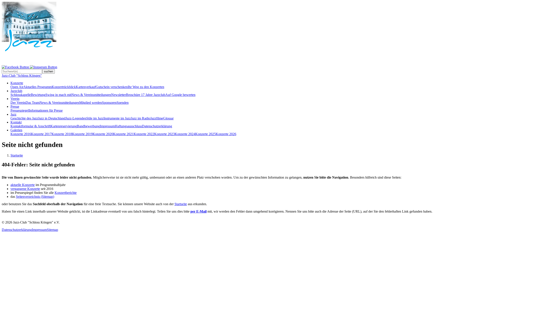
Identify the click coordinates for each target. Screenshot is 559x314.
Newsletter (118, 95)
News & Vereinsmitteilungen (91, 95)
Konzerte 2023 (164, 134)
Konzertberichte (66, 193)
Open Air (16, 87)
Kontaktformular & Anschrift (30, 126)
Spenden (123, 102)
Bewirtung (38, 95)
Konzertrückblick (64, 87)
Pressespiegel (19, 110)
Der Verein (18, 102)
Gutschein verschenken (112, 87)
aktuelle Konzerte (22, 185)
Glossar (168, 118)
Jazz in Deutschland (52, 118)
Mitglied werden (90, 102)
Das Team (33, 102)
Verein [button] (14, 99)
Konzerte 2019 (82, 134)
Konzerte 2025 (205, 134)
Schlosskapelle (20, 95)
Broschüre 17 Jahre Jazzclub (145, 95)
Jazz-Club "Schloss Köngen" (22, 75)
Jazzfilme (156, 118)
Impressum (107, 126)
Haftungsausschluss (128, 126)
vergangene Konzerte (25, 189)
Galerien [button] (16, 130)
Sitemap (52, 230)
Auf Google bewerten (180, 95)
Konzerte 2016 (20, 134)
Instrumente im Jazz (117, 118)
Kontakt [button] (16, 122)
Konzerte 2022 (144, 134)
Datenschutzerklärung (157, 126)
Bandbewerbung (88, 126)
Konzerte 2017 (41, 134)
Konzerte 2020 (103, 134)
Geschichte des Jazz (24, 118)
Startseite (16, 155)
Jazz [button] (13, 114)
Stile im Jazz (95, 118)
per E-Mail (198, 211)
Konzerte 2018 (62, 134)
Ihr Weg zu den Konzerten (146, 87)
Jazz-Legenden (76, 118)
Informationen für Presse (46, 110)
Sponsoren (109, 102)
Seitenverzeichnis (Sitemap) (35, 196)
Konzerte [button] (16, 83)
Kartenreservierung (63, 126)
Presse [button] (14, 106)
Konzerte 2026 (226, 134)
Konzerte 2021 (123, 134)
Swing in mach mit (58, 95)
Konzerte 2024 (185, 134)
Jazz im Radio (140, 118)
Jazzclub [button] (16, 91)
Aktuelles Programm (37, 87)
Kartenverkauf (86, 87)
